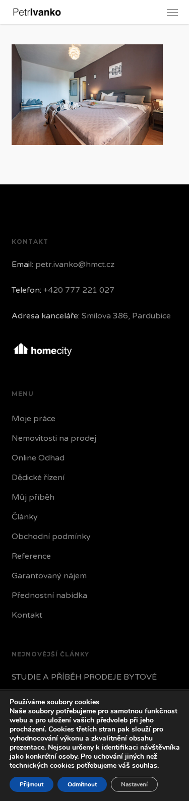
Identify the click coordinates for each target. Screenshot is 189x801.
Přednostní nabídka (49, 595)
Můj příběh (33, 497)
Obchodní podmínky (51, 536)
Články (25, 517)
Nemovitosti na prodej (54, 438)
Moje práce (33, 419)
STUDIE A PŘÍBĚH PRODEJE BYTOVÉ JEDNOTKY (84, 685)
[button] (172, 12)
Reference (31, 556)
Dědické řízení (38, 478)
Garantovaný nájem (49, 576)
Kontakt (27, 615)
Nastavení (134, 784)
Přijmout (31, 784)
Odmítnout (82, 784)
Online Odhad (38, 458)
